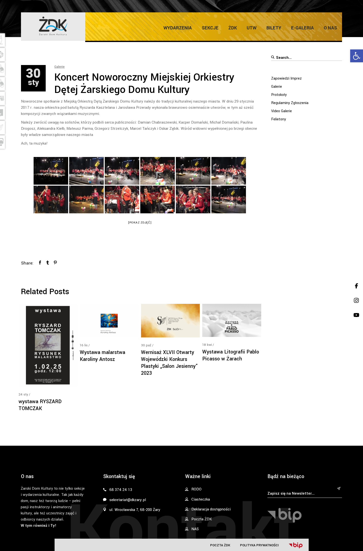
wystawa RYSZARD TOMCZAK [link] (40, 405)
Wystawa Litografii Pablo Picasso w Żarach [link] (230, 355)
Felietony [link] (278, 119)
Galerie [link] (59, 66)
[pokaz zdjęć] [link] (140, 222)
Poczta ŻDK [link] (220, 545)
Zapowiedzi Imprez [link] (286, 78)
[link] (356, 55)
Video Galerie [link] (281, 111)
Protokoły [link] (279, 94)
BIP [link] (295, 545)
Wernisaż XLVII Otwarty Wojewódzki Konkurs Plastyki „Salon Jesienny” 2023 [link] (169, 363)
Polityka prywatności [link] (259, 545)
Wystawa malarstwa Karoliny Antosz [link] (102, 356)
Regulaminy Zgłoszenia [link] (289, 103)
